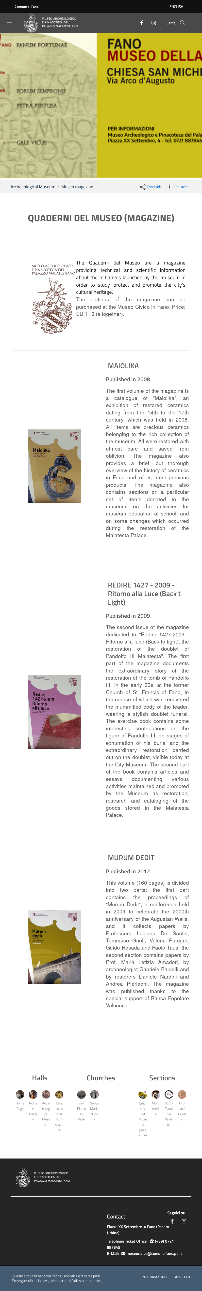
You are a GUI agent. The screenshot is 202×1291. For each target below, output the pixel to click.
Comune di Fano (26, 6)
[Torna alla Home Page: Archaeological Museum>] (54, 23)
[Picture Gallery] (33, 1094)
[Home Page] (20, 1094)
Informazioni (154, 1276)
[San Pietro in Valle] (81, 1094)
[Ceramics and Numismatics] (59, 1094)
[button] (14, 106)
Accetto (182, 1276)
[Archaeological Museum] (46, 1094)
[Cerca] (182, 23)
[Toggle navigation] (9, 22)
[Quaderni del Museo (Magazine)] (142, 1094)
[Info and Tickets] (182, 1094)
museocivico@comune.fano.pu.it (154, 1253)
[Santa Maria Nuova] (94, 1094)
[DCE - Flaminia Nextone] (169, 1094)
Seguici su (176, 1213)
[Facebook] (140, 23)
